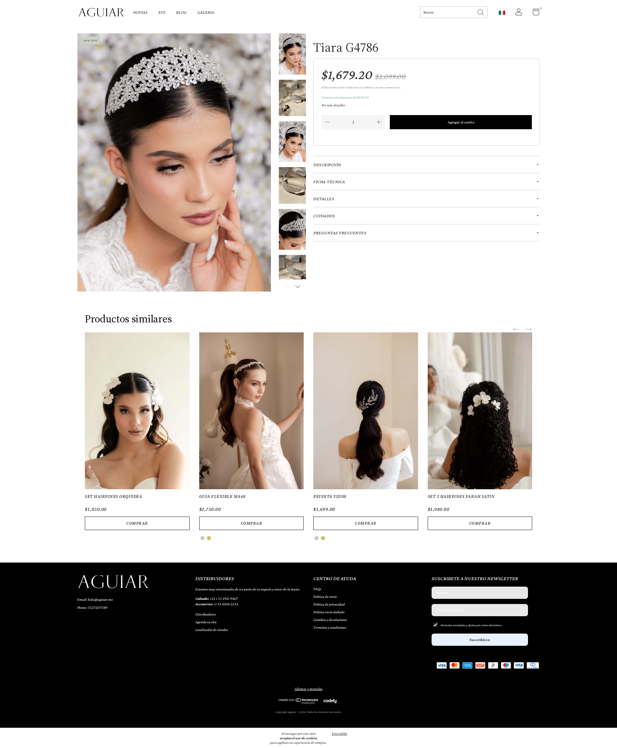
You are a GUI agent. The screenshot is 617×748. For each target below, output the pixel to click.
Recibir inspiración (308, 156)
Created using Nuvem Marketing (308, 178)
